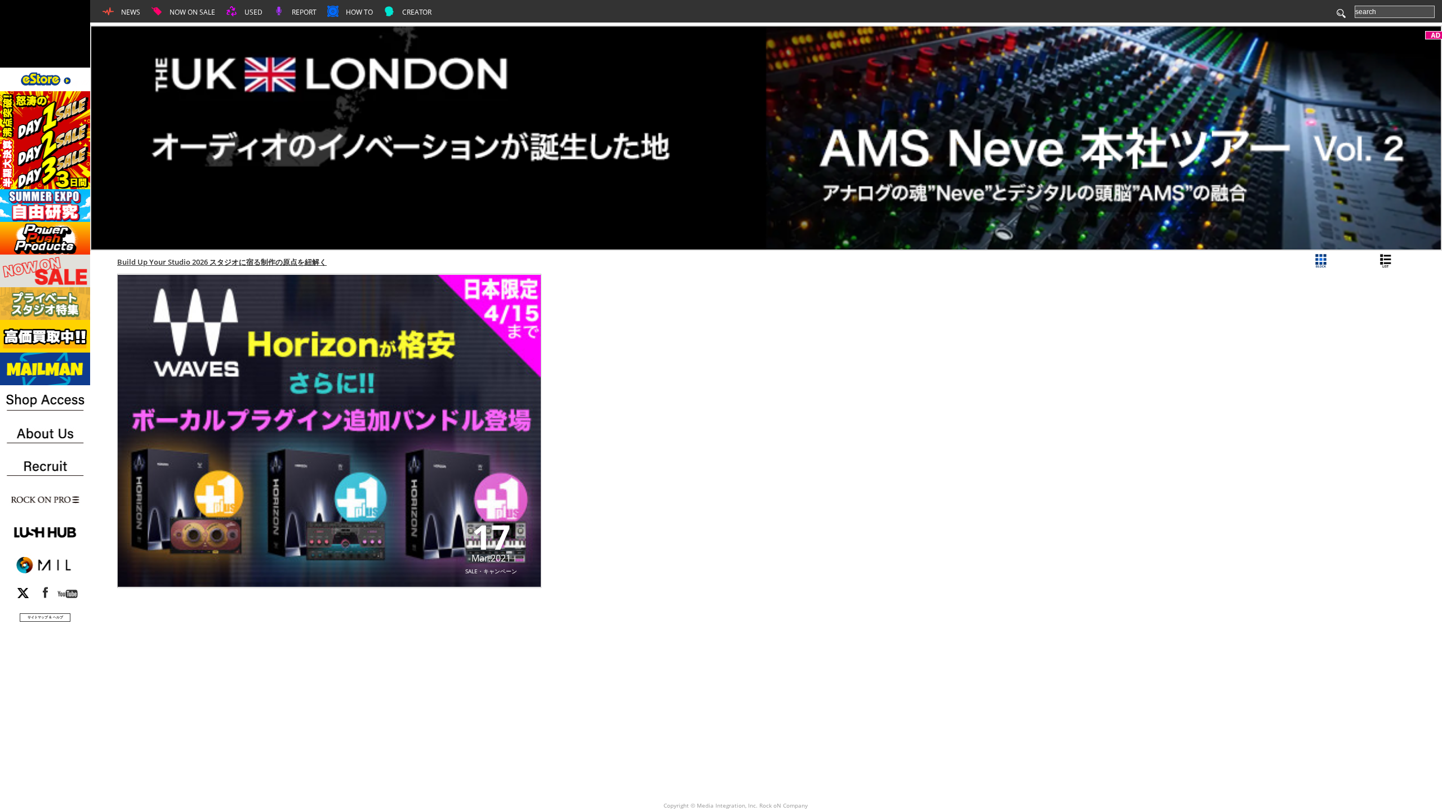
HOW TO (358, 12)
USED (252, 12)
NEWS (129, 12)
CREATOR (415, 12)
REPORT (303, 12)
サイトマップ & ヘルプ (45, 617)
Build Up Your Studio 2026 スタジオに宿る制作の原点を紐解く (222, 262)
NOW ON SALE (191, 12)
